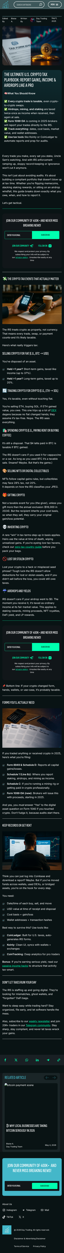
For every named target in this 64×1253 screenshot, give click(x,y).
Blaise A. (13, 20)
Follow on (42, 245)
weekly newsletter (39, 1021)
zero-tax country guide (28, 546)
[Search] (41, 4)
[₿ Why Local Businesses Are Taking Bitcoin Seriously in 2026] (31, 1116)
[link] (31, 1116)
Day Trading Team (41, 20)
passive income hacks (15, 965)
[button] (5, 1060)
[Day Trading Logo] (7, 1227)
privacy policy (22, 257)
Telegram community (38, 1025)
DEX (53, 410)
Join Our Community (20, 245)
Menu (53, 4)
